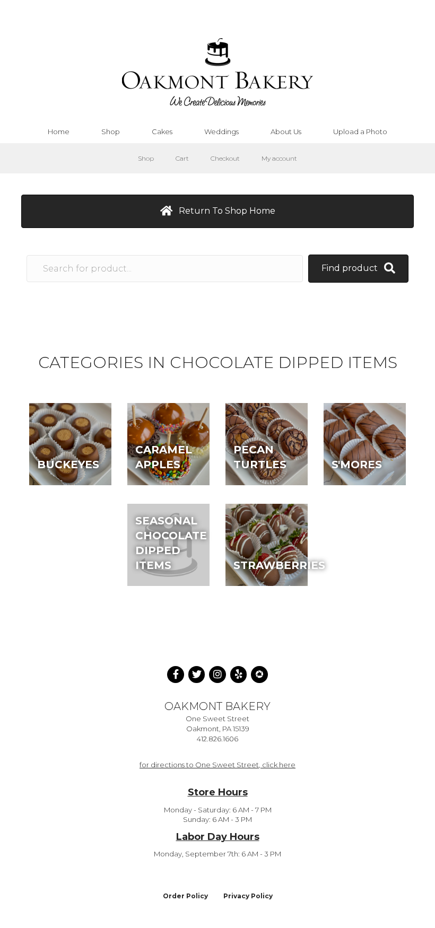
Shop (146, 158)
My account (279, 158)
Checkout (225, 158)
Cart (182, 158)
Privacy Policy (248, 896)
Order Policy (185, 896)
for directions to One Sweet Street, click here (217, 764)
